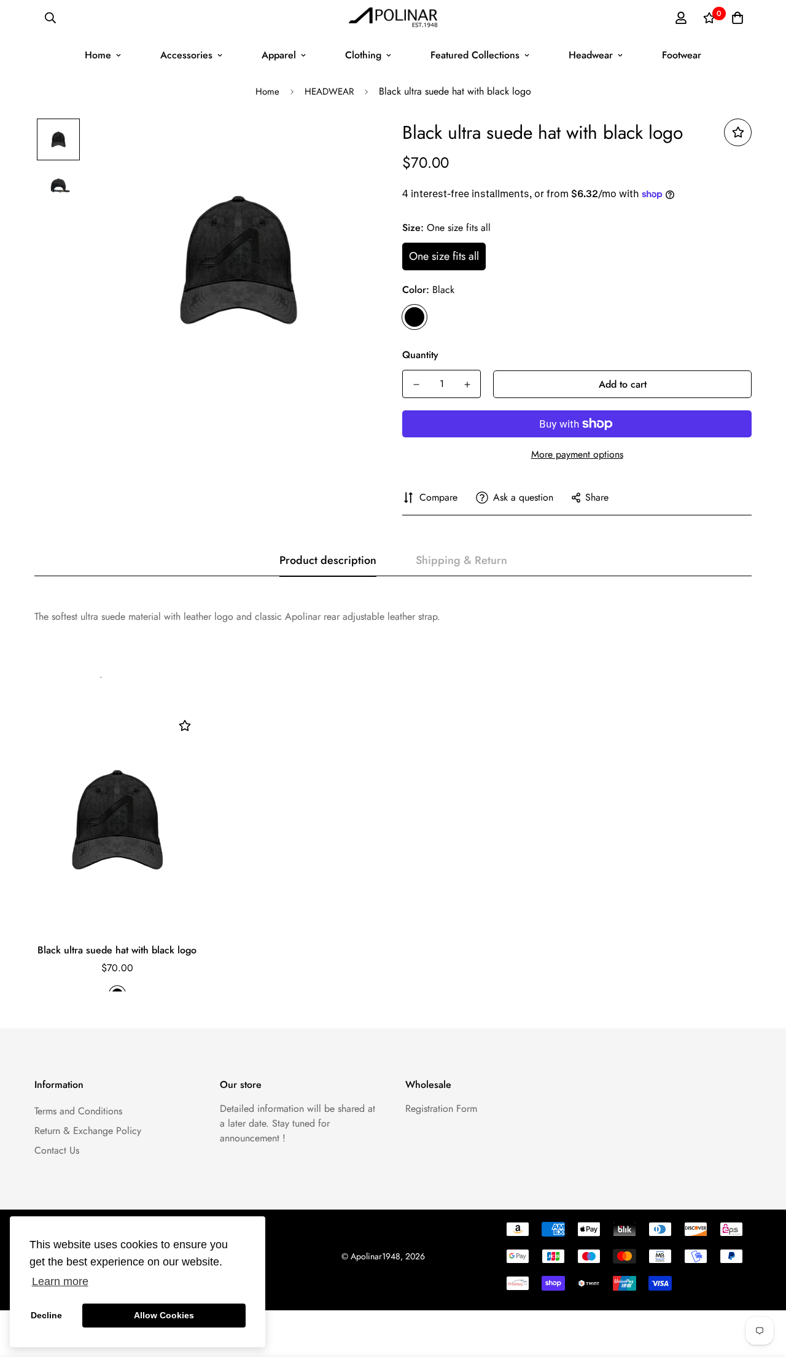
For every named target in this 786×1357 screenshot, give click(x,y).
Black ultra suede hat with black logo (116, 950)
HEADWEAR (329, 91)
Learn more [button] (60, 1281)
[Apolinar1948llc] (393, 18)
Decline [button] (46, 1315)
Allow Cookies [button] (164, 1315)
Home (98, 55)
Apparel (279, 55)
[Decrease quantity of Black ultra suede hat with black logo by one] (416, 384)
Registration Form (441, 1108)
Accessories (186, 55)
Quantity (420, 355)
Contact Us (56, 1150)
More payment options (577, 454)
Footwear (681, 55)
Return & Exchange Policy (87, 1131)
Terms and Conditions (78, 1111)
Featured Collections (474, 55)
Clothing (363, 55)
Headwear (591, 55)
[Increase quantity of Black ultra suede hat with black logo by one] (467, 384)
